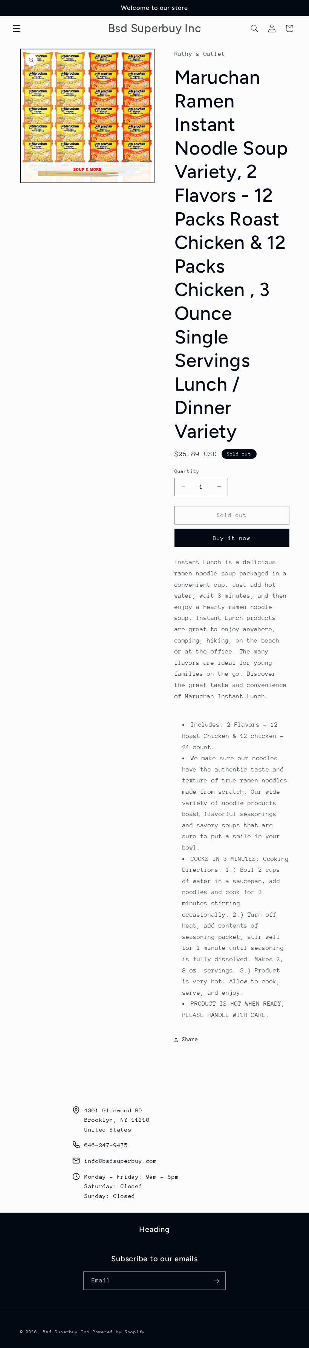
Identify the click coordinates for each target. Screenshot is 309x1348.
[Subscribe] (216, 1280)
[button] (16, 28)
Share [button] (190, 1039)
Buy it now (232, 538)
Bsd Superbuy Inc (66, 1332)
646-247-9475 (106, 1145)
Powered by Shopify (119, 1332)
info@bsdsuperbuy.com (120, 1161)
